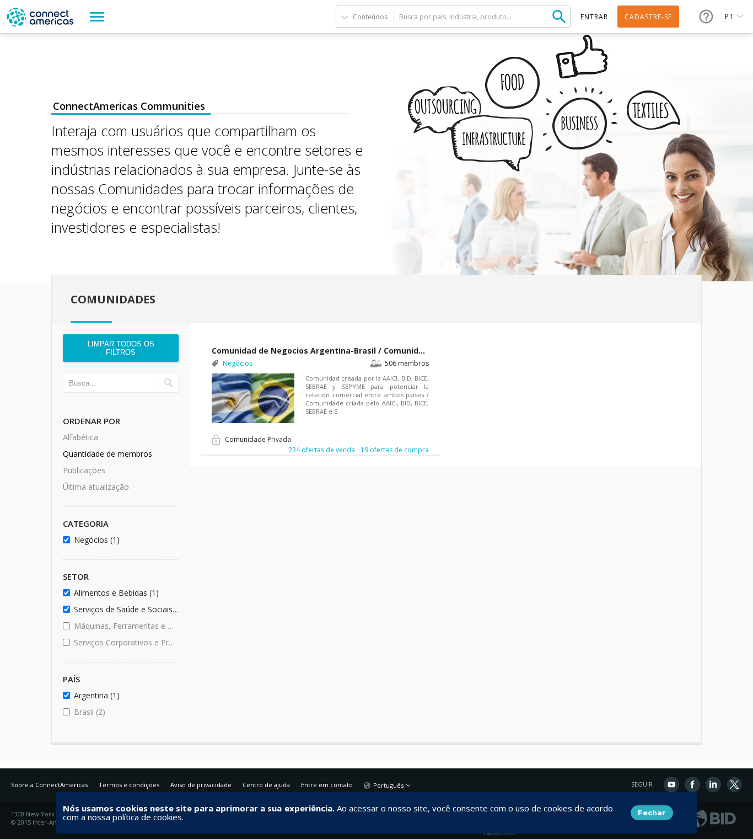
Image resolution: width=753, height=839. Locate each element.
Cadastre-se (648, 17)
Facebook (692, 784)
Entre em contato (327, 785)
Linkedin (713, 784)
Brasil (119, 712)
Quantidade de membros (107, 453)
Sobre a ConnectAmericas (49, 785)
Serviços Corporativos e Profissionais (124, 642)
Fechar (651, 812)
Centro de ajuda (266, 785)
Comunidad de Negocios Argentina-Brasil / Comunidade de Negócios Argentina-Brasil (320, 350)
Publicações (84, 470)
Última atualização (96, 487)
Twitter (734, 784)
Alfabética (80, 437)
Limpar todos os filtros (121, 348)
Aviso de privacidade (201, 785)
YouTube (671, 784)
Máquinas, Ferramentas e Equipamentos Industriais (124, 626)
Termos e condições (129, 785)
